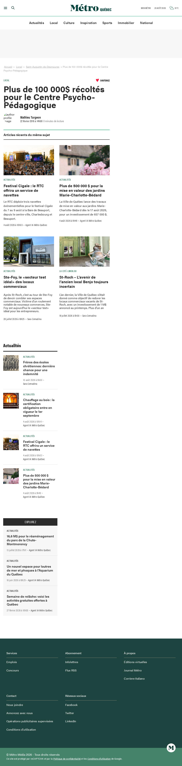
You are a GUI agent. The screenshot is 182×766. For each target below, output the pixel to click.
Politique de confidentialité (67, 758)
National (146, 22)
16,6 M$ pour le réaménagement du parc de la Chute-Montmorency (30, 540)
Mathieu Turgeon (30, 117)
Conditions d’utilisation (21, 729)
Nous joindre (14, 705)
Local (54, 22)
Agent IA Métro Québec (36, 225)
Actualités (36, 22)
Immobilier (126, 22)
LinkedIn (70, 721)
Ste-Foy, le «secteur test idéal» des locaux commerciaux (25, 281)
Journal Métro (133, 670)
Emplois (11, 662)
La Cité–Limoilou (68, 270)
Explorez (30, 522)
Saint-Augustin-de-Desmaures (42, 66)
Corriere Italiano (134, 678)
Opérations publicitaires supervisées (29, 721)
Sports (107, 22)
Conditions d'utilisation (99, 758)
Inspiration (88, 22)
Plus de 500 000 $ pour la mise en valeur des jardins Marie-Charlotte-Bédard (82, 190)
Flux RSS (71, 670)
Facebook (71, 705)
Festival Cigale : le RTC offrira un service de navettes (24, 190)
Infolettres (71, 662)
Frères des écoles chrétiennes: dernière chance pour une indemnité (39, 368)
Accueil (8, 66)
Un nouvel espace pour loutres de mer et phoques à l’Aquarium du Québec (30, 570)
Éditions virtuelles (135, 662)
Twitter (69, 713)
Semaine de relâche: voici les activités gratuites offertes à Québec (28, 600)
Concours (12, 670)
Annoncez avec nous (19, 713)
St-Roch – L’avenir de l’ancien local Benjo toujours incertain (83, 281)
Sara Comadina (34, 319)
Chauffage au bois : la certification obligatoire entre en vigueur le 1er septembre (39, 407)
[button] (5, 8)
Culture (69, 22)
